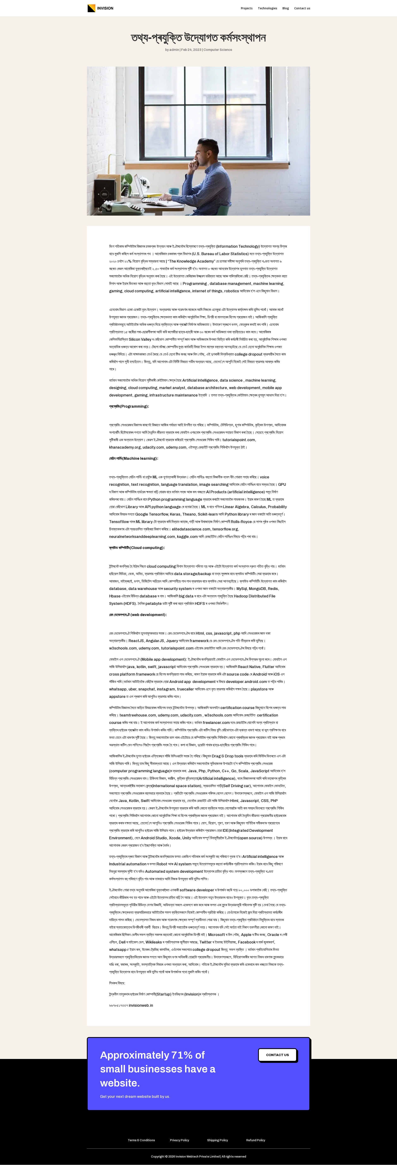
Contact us (302, 8)
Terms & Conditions (141, 1140)
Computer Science (217, 49)
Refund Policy (255, 1140)
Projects (246, 8)
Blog (285, 8)
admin (174, 49)
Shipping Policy (217, 1140)
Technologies (267, 8)
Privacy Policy (179, 1140)
